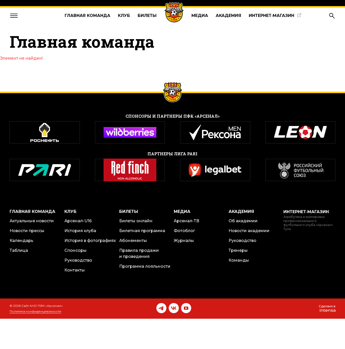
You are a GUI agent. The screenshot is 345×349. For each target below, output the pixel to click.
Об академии (243, 220)
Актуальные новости (32, 220)
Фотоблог (184, 230)
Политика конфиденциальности (35, 311)
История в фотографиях (90, 240)
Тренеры (238, 250)
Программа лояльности (144, 266)
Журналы (184, 240)
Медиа (199, 15)
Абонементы (133, 240)
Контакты (74, 270)
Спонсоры (75, 250)
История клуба (80, 230)
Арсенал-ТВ (186, 220)
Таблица (19, 250)
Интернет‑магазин (271, 15)
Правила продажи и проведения (139, 253)
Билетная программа (142, 230)
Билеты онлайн (136, 220)
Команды (239, 260)
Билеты (147, 15)
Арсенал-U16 (78, 220)
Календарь (21, 240)
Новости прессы (27, 230)
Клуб (124, 15)
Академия (228, 15)
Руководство (78, 260)
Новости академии (249, 230)
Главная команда (87, 15)
